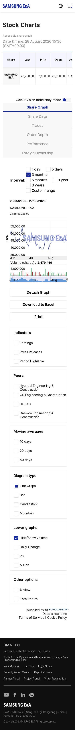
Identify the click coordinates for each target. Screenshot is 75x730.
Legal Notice (45, 666)
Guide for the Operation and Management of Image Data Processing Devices (36, 658)
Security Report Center (17, 672)
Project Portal (32, 678)
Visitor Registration (55, 678)
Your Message (12, 666)
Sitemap (29, 666)
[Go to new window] (6, 695)
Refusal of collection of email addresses (27, 651)
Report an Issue (43, 672)
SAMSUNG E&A (16, 6)
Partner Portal (12, 678)
